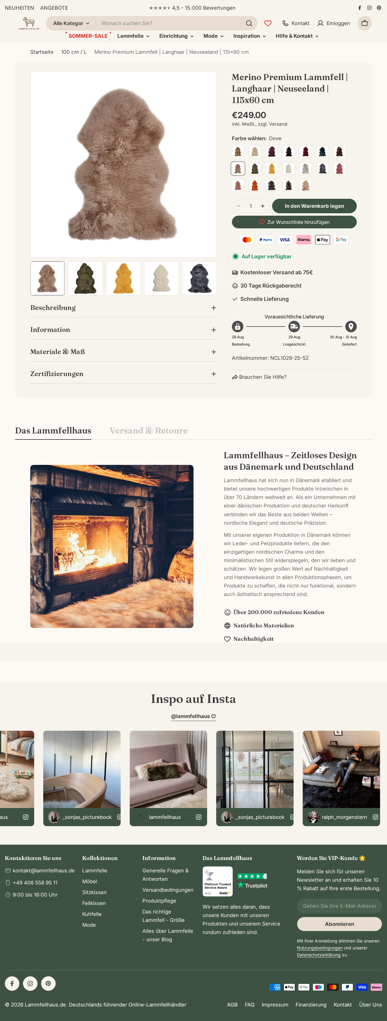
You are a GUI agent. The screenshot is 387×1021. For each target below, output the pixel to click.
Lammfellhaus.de (45, 1005)
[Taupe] (238, 152)
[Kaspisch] (323, 152)
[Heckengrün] (255, 169)
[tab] (53, 432)
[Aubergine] (272, 152)
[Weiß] (289, 169)
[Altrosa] (339, 169)
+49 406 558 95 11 (35, 883)
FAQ (250, 1005)
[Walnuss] (289, 185)
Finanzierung (311, 1005)
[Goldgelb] (272, 169)
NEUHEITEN (19, 8)
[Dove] (238, 169)
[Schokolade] (339, 152)
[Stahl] (272, 185)
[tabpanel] (193, 546)
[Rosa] (238, 185)
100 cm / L (74, 52)
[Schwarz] (289, 152)
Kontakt (343, 1005)
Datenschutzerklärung (319, 954)
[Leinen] (255, 152)
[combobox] (152, 23)
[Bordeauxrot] (306, 152)
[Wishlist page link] (268, 23)
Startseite (42, 52)
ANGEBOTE (54, 8)
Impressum (275, 1005)
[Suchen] (249, 23)
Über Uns (370, 1005)
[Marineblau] (323, 169)
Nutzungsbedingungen (320, 947)
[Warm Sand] (306, 185)
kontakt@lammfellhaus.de (44, 871)
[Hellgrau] (306, 169)
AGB (232, 1005)
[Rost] (255, 185)
